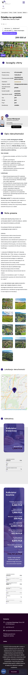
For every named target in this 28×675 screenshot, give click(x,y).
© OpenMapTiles (10, 409)
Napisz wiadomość (16, 126)
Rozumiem (14, 671)
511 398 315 (10, 122)
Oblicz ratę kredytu (19, 30)
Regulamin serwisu (8, 636)
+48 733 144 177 (10, 627)
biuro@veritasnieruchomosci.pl (14, 630)
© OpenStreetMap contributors (20, 409)
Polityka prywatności (9, 634)
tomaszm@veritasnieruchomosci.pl (15, 124)
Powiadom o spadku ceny (10, 33)
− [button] (2, 378)
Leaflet (4, 409)
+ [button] (2, 376)
